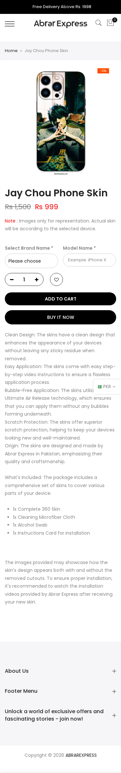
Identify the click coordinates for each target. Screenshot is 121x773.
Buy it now (60, 317)
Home (11, 51)
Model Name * (79, 248)
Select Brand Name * (29, 248)
